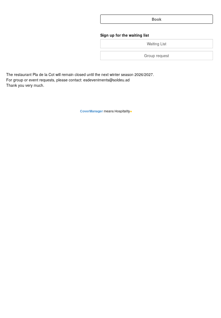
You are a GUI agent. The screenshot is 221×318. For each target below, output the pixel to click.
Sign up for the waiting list (124, 35)
